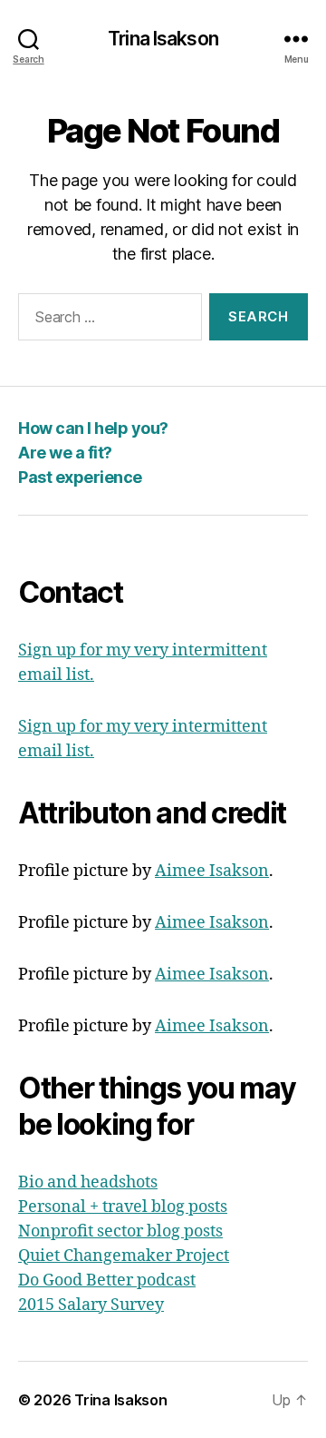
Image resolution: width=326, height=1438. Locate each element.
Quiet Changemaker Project (123, 1256)
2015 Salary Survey (91, 1305)
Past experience (80, 477)
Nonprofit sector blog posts (120, 1231)
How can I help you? (93, 428)
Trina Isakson (163, 38)
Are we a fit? (65, 452)
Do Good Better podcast (107, 1280)
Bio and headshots (88, 1182)
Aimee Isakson (212, 871)
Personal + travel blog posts (122, 1207)
